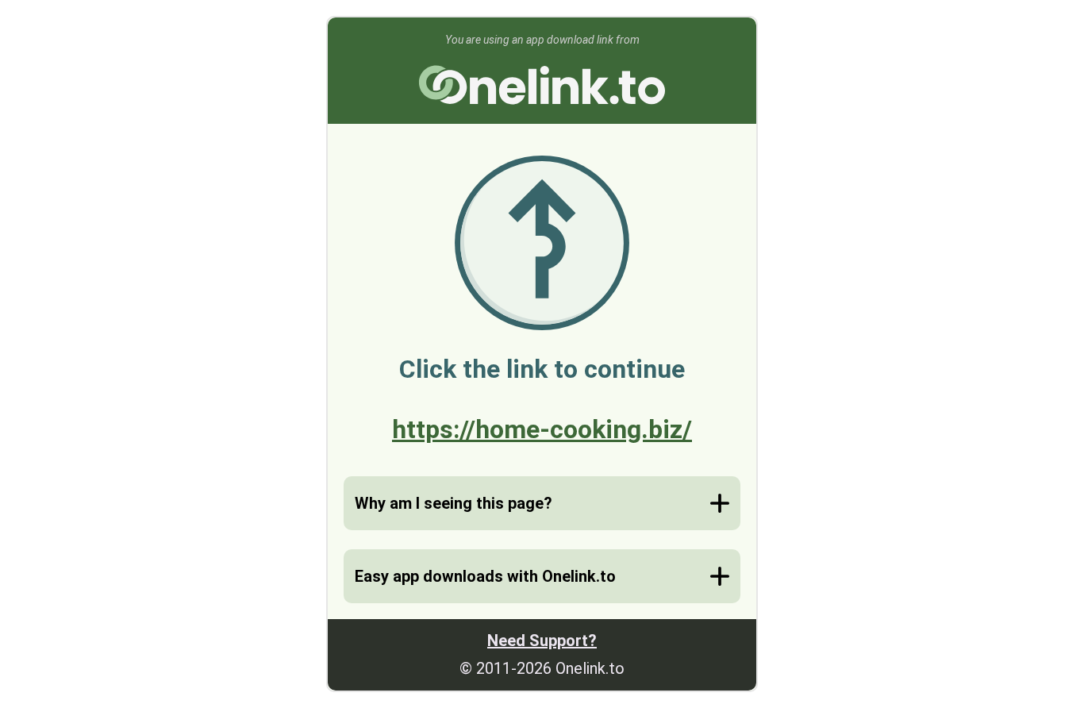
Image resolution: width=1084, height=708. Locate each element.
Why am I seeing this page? (453, 503)
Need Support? (542, 640)
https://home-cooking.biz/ (542, 429)
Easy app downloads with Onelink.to (485, 576)
